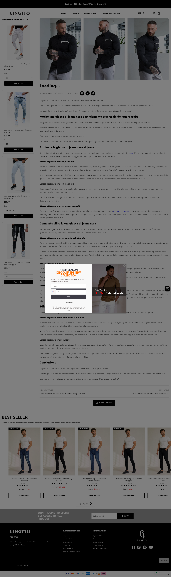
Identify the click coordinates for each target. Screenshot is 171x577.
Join (68, 297)
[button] (53, 291)
